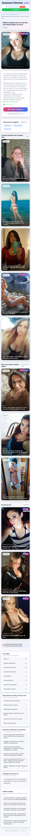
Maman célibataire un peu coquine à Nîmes (15, 766)
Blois (18, 14)
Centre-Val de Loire (11, 14)
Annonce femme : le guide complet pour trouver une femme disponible (15, 798)
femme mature (8, 680)
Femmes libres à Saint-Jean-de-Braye (14, 714)
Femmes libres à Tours (11, 705)
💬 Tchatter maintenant (15, 109)
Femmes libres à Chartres (12, 701)
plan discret (7, 676)
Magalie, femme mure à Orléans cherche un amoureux (14, 742)
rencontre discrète (10, 672)
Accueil (3, 14)
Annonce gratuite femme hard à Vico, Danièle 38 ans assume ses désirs (14, 736)
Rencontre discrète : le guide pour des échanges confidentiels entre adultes (15, 815)
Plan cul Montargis (10, 723)
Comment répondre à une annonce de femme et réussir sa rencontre (15, 809)
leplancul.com (12, 779)
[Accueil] (7, 7)
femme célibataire (9, 663)
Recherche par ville (14, 6)
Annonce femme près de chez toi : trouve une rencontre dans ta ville (15, 803)
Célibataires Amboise (10, 709)
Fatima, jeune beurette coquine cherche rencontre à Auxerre (14, 754)
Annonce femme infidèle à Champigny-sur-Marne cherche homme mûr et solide (14, 748)
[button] (15, 50)
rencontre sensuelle (10, 684)
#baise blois (7, 125)
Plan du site (23, 830)
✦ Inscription (15, 9)
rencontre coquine (10, 689)
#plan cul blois (18, 125)
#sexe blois (7, 129)
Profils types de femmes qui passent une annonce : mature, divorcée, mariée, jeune (15, 822)
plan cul (6, 659)
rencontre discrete (10, 667)
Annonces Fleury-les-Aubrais (13, 719)
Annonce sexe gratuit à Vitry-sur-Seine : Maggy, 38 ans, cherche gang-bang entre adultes (14, 760)
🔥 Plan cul (22, 6)
